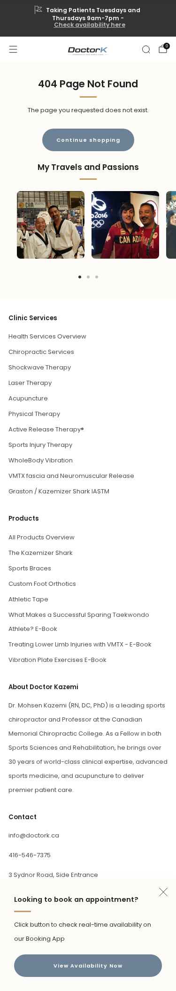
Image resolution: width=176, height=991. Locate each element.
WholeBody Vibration (40, 460)
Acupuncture (28, 398)
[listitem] (88, 18)
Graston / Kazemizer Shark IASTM (58, 491)
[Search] (146, 49)
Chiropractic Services (41, 351)
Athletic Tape (28, 599)
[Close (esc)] (163, 892)
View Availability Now (88, 965)
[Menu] (13, 49)
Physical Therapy (34, 413)
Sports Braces (29, 568)
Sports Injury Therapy (40, 444)
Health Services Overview (47, 336)
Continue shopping (88, 140)
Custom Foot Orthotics (42, 583)
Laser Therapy (30, 382)
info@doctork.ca (33, 835)
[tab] (79, 277)
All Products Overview (41, 537)
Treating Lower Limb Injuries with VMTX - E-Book (80, 644)
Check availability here (89, 25)
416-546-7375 (29, 855)
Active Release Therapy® (46, 429)
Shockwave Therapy (39, 367)
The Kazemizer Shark (40, 552)
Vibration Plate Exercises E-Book (57, 659)
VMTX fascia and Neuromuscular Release (71, 475)
